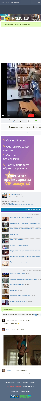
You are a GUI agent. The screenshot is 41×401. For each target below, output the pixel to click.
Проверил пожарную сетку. (18, 262)
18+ (39, 2)
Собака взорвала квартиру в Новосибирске (23, 279)
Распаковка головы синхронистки (20, 295)
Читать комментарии (33, 133)
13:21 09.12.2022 (25, 320)
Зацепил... (13, 290)
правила (19, 382)
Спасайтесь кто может (17, 240)
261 (12, 122)
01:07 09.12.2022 (18, 329)
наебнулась (24, 205)
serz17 (8, 329)
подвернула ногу (14, 205)
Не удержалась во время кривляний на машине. (25, 251)
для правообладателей (14, 386)
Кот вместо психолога (17, 284)
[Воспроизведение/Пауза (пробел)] (3, 115)
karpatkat (13, 195)
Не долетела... (14, 234)
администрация (10, 382)
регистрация (15, 2)
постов (19, 196)
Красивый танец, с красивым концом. (21, 217)
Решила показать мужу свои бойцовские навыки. (25, 256)
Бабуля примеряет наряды (18, 301)
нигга (7, 205)
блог (32, 386)
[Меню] (3, 18)
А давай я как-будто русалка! (19, 245)
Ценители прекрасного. (17, 273)
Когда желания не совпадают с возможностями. (25, 223)
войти (35, 314)
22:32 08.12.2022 (22, 371)
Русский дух (9, 371)
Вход (2, 2)
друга (24, 196)
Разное (11, 203)
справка (25, 382)
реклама (32, 382)
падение (31, 205)
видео (13, 196)
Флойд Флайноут (11, 320)
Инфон (24, 391)
